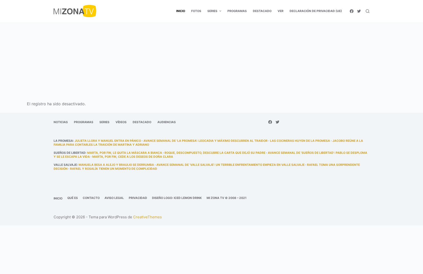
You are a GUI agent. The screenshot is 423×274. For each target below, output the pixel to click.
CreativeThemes (147, 217)
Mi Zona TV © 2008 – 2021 (227, 198)
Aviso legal (114, 198)
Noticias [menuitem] (61, 122)
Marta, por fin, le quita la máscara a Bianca (124, 153)
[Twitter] (359, 11)
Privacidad (138, 198)
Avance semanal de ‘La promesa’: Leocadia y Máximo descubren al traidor (205, 141)
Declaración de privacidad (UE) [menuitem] (316, 11)
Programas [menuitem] (237, 11)
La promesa (63, 141)
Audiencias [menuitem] (166, 122)
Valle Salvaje (65, 165)
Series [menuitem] (212, 11)
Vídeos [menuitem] (121, 122)
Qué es (72, 198)
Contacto (91, 198)
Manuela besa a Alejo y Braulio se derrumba (116, 165)
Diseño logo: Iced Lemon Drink (177, 198)
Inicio (58, 198)
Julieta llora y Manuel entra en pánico (108, 141)
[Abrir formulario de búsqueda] (367, 11)
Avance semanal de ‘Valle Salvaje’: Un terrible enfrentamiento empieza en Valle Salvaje (230, 165)
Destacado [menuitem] (262, 11)
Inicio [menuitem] (180, 11)
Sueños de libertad (69, 153)
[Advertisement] (211, 58)
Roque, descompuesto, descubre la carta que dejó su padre (214, 153)
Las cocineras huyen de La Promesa (300, 141)
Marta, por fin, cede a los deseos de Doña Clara (132, 156)
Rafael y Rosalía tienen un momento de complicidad (113, 168)
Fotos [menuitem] (196, 11)
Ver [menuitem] (280, 11)
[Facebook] (351, 11)
